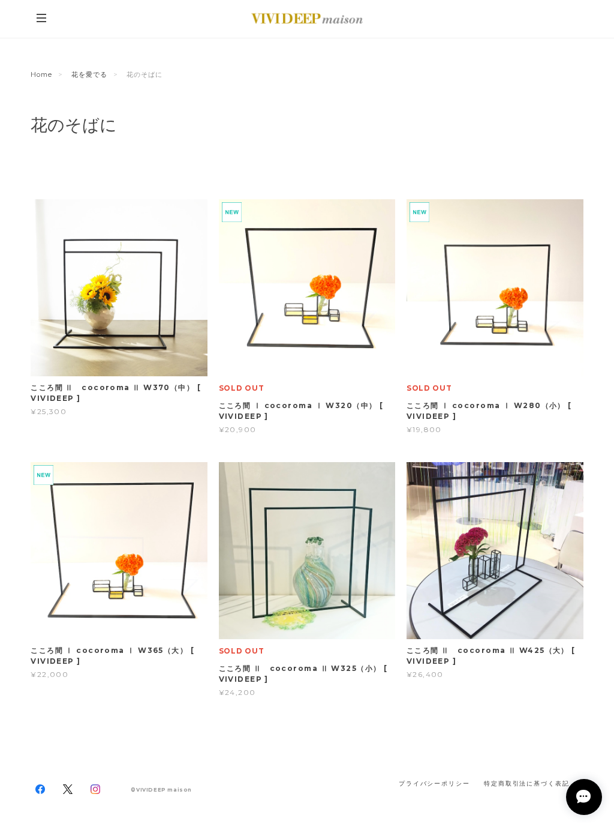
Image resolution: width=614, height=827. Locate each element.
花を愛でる (89, 74)
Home (41, 74)
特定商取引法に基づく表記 (527, 783)
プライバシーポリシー (434, 783)
